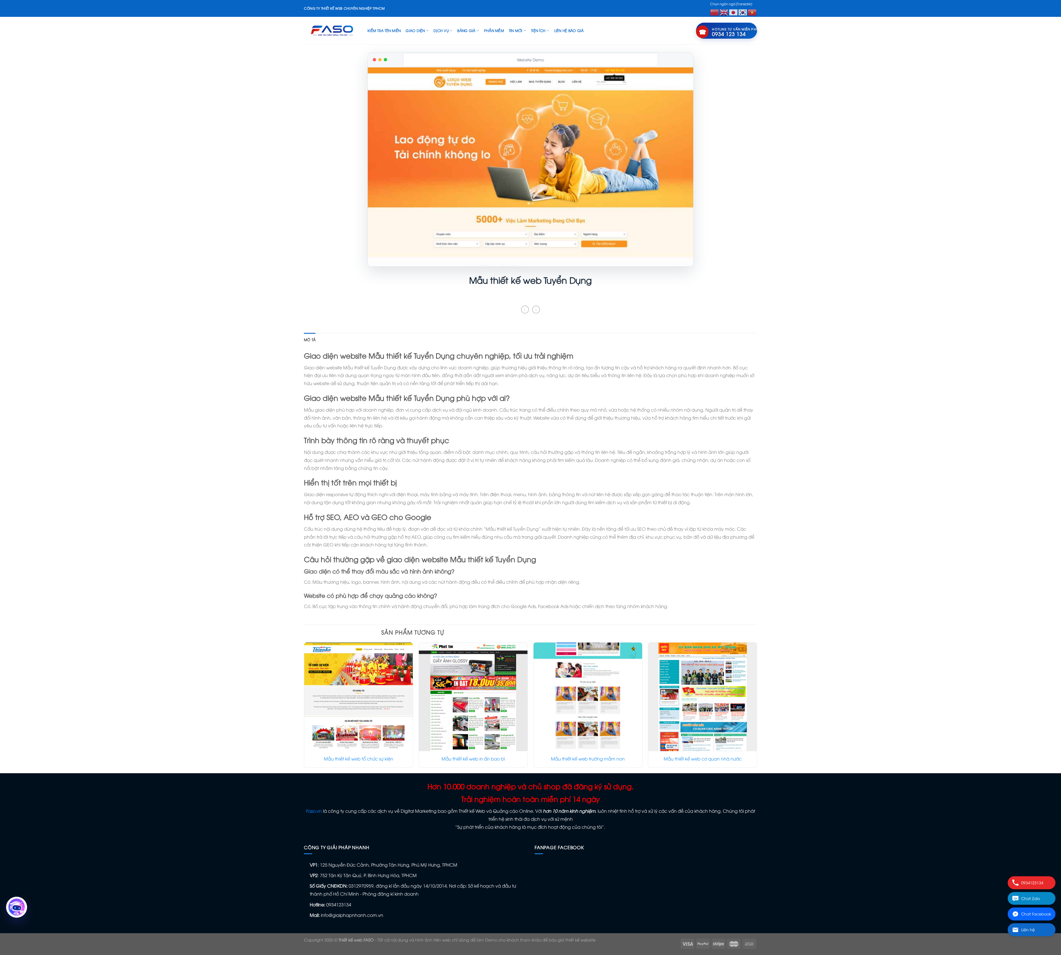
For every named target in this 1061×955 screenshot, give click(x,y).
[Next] (757, 707)
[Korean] (743, 11)
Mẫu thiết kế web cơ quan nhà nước (703, 759)
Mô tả (310, 339)
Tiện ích (538, 30)
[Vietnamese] (752, 11)
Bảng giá (466, 30)
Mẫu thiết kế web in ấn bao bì (473, 759)
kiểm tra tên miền (384, 30)
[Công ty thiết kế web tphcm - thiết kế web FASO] (331, 30)
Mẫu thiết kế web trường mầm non (588, 759)
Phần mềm (494, 30)
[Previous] (304, 707)
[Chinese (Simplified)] (714, 11)
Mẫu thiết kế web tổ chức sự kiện (358, 759)
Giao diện (415, 30)
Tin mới (515, 30)
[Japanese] (733, 11)
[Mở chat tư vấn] (16, 907)
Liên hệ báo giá (569, 30)
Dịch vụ (441, 30)
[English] (724, 11)
